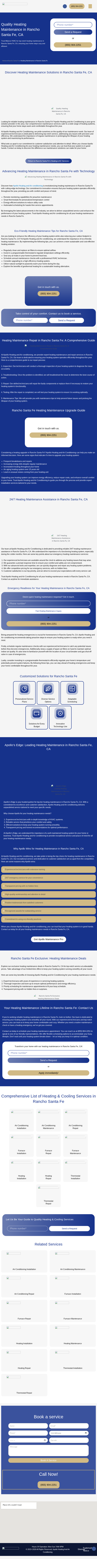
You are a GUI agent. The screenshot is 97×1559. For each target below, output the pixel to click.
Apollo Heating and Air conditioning (28, 186)
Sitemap (81, 1549)
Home (4, 61)
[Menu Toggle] (90, 6)
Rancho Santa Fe (13, 61)
